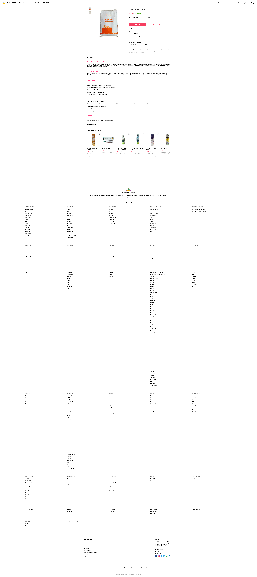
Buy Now (137, 24)
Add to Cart (156, 24)
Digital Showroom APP (135, 574)
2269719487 (160, 551)
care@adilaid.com (161, 549)
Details (167, 32)
